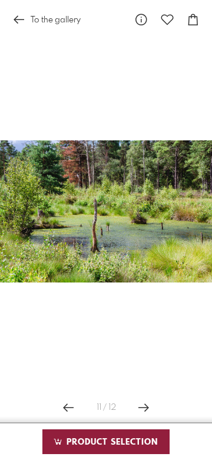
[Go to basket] (193, 20)
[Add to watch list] (167, 20)
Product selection (111, 442)
